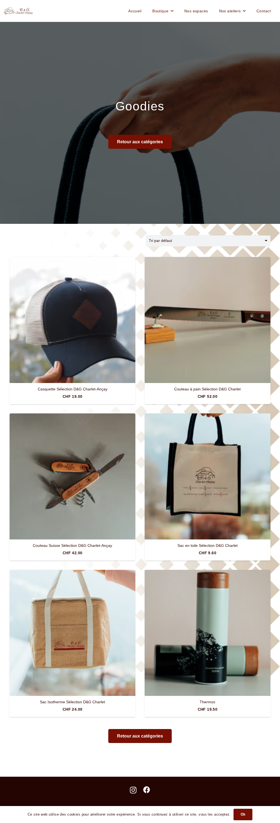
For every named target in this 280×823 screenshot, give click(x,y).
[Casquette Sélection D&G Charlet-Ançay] (72, 320)
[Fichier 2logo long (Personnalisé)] (18, 11)
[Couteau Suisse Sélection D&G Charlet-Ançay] (72, 476)
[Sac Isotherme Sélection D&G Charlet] (72, 633)
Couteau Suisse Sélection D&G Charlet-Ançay (72, 545)
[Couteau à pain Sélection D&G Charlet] (207, 320)
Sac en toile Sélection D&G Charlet (207, 545)
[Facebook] (146, 789)
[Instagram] (133, 790)
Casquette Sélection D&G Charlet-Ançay (72, 389)
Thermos (207, 702)
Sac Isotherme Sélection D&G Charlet (72, 702)
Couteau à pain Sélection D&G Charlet (207, 389)
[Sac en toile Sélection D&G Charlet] (207, 476)
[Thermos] (207, 633)
